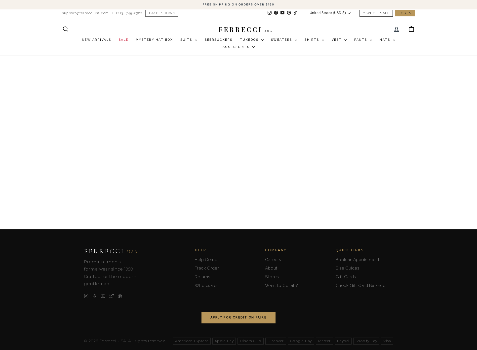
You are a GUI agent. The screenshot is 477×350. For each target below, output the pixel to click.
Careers (273, 259)
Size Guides (347, 268)
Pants (361, 39)
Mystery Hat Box (154, 39)
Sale (123, 39)
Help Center (207, 259)
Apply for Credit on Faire (238, 317)
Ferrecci (111, 251)
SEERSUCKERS (219, 39)
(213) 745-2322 (129, 13)
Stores (272, 276)
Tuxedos (250, 39)
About (271, 268)
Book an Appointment (358, 259)
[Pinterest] (120, 296)
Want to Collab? (281, 285)
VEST (337, 39)
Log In (405, 13)
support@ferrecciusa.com (85, 13)
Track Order (207, 268)
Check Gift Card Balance (361, 285)
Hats (386, 39)
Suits (187, 39)
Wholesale (378, 13)
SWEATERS (282, 39)
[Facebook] (94, 296)
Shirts (312, 39)
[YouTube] (103, 296)
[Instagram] (86, 296)
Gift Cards (346, 276)
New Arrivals (96, 39)
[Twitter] (111, 296)
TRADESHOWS (162, 13)
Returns (202, 276)
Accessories (237, 47)
